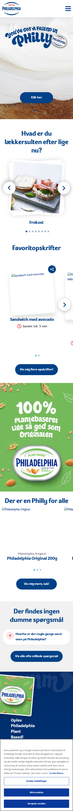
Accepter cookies (36, 803)
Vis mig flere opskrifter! (36, 369)
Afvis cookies (36, 792)
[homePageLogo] (11, 8)
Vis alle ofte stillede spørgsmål (36, 656)
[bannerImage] (36, 437)
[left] (9, 188)
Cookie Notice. (56, 773)
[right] (63, 188)
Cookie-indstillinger (36, 781)
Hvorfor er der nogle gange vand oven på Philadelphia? (39, 636)
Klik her (36, 97)
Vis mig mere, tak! (36, 584)
